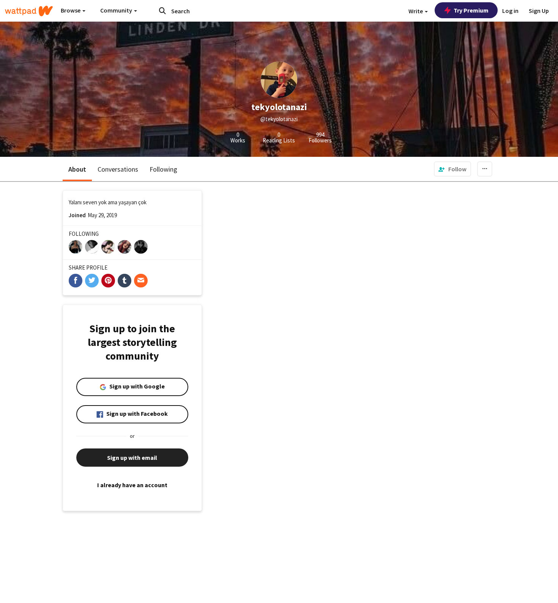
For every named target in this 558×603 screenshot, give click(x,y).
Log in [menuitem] (510, 10)
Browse (71, 10)
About (77, 169)
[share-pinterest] (108, 280)
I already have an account (132, 485)
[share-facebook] (75, 280)
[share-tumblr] (124, 280)
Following (163, 169)
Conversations (118, 169)
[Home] (29, 11)
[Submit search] (162, 11)
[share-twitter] (92, 280)
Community (116, 10)
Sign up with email (132, 457)
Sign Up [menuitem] (539, 10)
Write (416, 11)
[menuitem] (452, 169)
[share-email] (141, 280)
